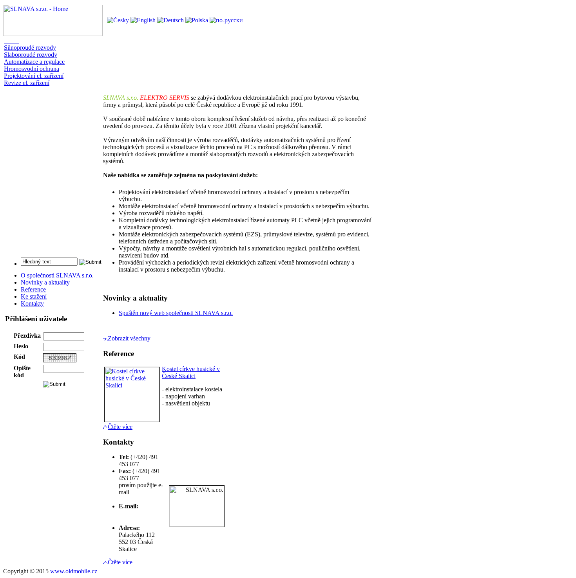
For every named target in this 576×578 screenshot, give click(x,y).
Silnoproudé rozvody (30, 47)
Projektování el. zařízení (33, 75)
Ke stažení (34, 296)
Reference (33, 289)
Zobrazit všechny (129, 338)
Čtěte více (120, 426)
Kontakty (32, 303)
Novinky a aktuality (45, 282)
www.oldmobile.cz (73, 571)
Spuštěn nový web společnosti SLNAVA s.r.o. (176, 313)
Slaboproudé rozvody (30, 54)
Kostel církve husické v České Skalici (191, 372)
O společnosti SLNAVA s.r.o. (57, 275)
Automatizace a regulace (34, 61)
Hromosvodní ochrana (31, 68)
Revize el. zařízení (26, 82)
